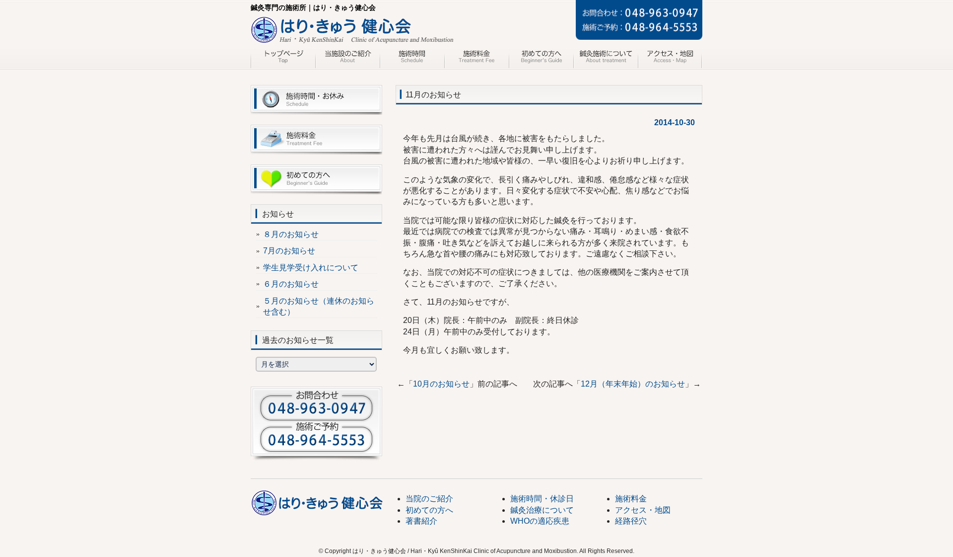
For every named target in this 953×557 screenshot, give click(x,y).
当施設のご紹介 (347, 58)
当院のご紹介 (429, 498)
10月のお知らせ (441, 384)
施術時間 (412, 58)
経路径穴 (631, 521)
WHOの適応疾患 (539, 521)
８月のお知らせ (291, 234)
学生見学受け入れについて (310, 267)
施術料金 (476, 58)
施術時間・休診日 (542, 498)
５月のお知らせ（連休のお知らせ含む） (318, 306)
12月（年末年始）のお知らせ (633, 384)
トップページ (283, 58)
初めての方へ (541, 58)
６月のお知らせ (291, 284)
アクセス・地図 (670, 58)
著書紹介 (421, 521)
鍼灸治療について (605, 58)
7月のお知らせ (289, 250)
